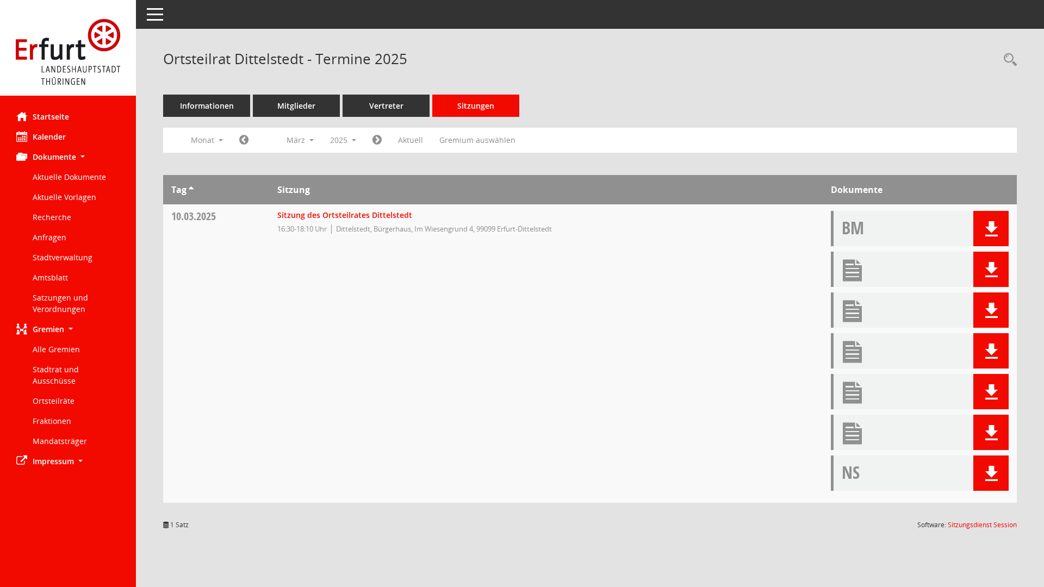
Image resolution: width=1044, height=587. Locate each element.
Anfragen (49, 237)
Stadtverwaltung (62, 257)
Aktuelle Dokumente (69, 177)
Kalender (49, 137)
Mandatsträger (60, 441)
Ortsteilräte (53, 401)
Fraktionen (52, 421)
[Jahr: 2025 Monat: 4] (377, 140)
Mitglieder (296, 106)
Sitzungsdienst (982, 524)
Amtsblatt (50, 277)
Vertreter (386, 106)
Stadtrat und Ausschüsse (56, 375)
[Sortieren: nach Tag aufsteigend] (191, 190)
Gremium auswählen (477, 140)
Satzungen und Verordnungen (60, 303)
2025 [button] (340, 140)
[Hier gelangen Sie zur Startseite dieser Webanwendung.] (68, 52)
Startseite (51, 116)
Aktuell (410, 140)
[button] (68, 157)
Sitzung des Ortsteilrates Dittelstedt (344, 215)
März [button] (297, 140)
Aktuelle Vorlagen (64, 197)
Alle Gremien (56, 349)
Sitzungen (475, 106)
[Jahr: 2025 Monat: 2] (244, 140)
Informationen (207, 106)
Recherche (52, 217)
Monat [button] (203, 140)
